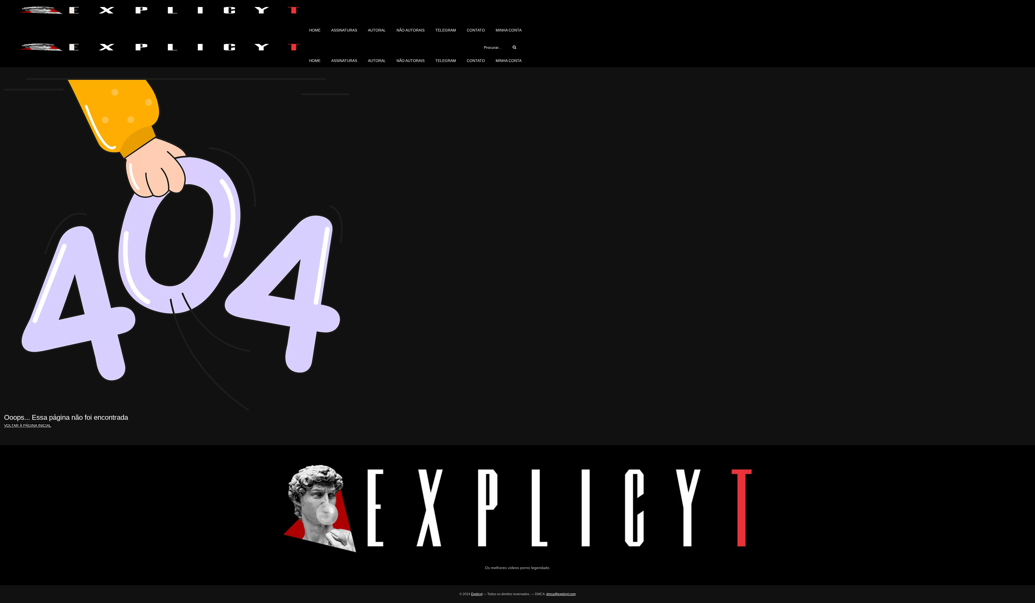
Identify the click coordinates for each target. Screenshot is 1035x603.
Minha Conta (509, 30)
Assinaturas (344, 30)
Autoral (377, 30)
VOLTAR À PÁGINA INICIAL (27, 425)
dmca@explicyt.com (561, 594)
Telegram (445, 30)
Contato (476, 30)
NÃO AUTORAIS (410, 30)
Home (314, 30)
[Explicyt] (159, 10)
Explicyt (476, 594)
